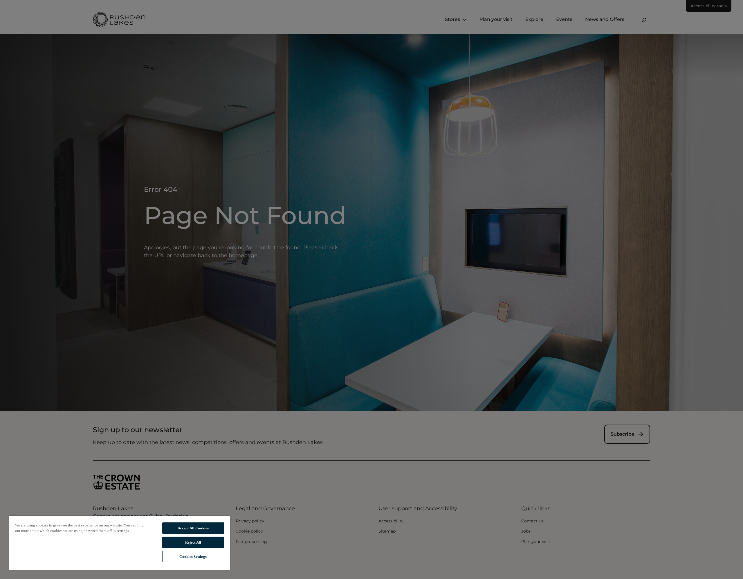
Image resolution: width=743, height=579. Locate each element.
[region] (119, 543)
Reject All (193, 542)
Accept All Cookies (193, 528)
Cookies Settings (193, 556)
